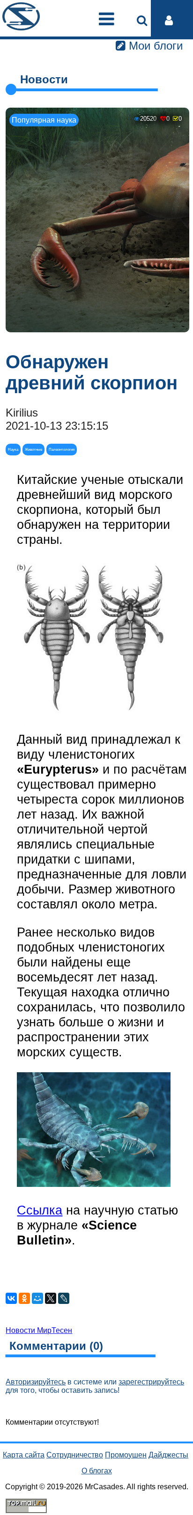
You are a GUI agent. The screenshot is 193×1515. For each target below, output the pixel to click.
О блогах (97, 1471)
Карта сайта (24, 1455)
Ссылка (39, 1210)
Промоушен (126, 1455)
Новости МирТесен (39, 1330)
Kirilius (22, 412)
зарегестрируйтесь (151, 1382)
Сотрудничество (74, 1455)
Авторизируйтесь (36, 1382)
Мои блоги (154, 45)
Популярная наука (44, 120)
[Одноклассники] (24, 1298)
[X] (50, 1298)
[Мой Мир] (37, 1298)
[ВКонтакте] (11, 1298)
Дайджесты (168, 1455)
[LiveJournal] (63, 1298)
